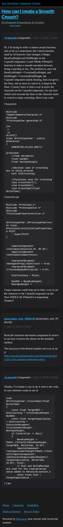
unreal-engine (15, 25)
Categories (18, 505)
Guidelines (32, 505)
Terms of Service (12, 511)
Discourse (21, 519)
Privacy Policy (31, 511)
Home (6, 505)
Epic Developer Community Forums (21, 3)
